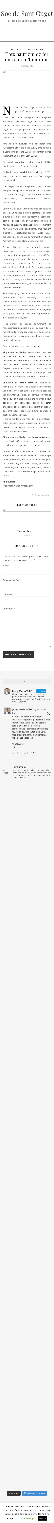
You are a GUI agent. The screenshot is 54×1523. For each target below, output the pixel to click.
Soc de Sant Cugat (27, 13)
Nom (6, 565)
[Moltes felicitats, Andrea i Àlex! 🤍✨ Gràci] (27, 1287)
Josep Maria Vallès (22, 709)
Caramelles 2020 (27, 531)
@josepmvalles (40, 709)
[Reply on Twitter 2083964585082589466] (13, 753)
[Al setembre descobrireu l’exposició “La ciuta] (27, 1206)
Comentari (9, 608)
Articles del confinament (27, 49)
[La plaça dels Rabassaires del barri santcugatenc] (27, 1467)
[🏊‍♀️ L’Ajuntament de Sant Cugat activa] (27, 1418)
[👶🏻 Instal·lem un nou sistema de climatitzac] (27, 1066)
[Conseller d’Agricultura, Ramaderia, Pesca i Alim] (27, 1253)
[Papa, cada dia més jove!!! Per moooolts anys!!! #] (27, 785)
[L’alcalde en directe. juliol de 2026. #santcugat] (27, 1239)
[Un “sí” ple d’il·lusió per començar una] (27, 1383)
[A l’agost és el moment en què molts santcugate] (27, 973)
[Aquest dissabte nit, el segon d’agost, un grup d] (27, 851)
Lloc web (7, 594)
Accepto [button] (42, 1518)
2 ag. (14, 713)
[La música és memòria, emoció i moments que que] (27, 820)
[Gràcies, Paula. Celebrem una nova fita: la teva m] (27, 927)
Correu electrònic (12, 580)
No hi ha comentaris (41, 494)
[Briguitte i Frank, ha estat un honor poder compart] (27, 1360)
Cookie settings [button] (26, 1518)
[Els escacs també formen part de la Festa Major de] (27, 1327)
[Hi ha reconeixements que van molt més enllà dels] (27, 1015)
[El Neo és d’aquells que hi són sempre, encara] (27, 1097)
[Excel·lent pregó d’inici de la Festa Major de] (27, 1141)
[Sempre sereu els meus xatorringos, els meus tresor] (27, 887)
